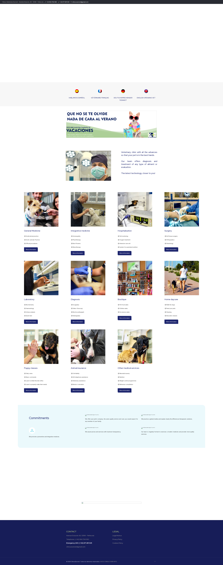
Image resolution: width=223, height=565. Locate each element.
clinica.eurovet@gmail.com (80, 2)
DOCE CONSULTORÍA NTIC (108, 561)
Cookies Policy (117, 543)
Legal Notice (117, 536)
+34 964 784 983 (51, 2)
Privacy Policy (117, 539)
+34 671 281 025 (64, 2)
